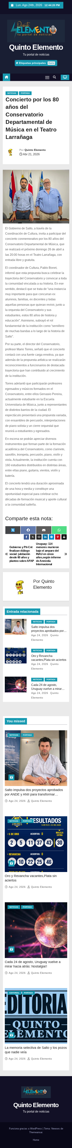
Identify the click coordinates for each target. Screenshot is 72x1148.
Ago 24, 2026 (39, 635)
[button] (55, 77)
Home (36, 1140)
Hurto (51, 63)
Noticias (11, 93)
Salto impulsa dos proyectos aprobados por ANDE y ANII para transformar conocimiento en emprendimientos (34, 794)
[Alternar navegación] (47, 77)
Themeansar (35, 1132)
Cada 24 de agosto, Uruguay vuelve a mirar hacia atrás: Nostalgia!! (46, 688)
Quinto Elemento (36, 47)
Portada (25, 93)
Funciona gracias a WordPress (26, 1128)
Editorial (14, 993)
